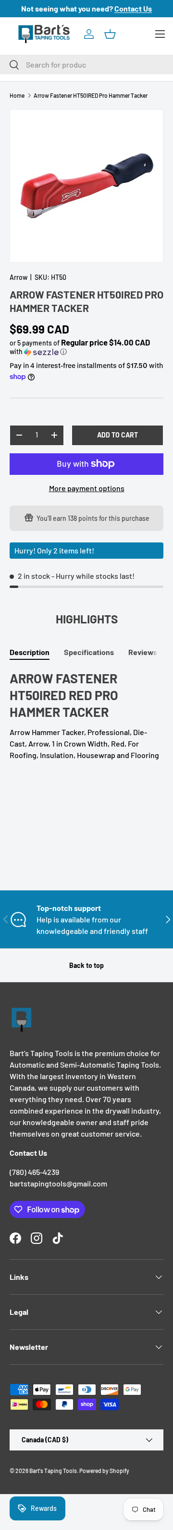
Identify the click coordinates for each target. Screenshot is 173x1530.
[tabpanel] (86, 715)
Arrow (18, 277)
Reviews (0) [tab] (148, 651)
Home (17, 95)
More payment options (86, 488)
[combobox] (86, 64)
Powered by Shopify (104, 1470)
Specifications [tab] (89, 651)
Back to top (86, 965)
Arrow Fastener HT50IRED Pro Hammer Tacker (91, 95)
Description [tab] (29, 651)
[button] (110, 34)
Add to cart (117, 435)
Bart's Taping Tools (53, 1470)
